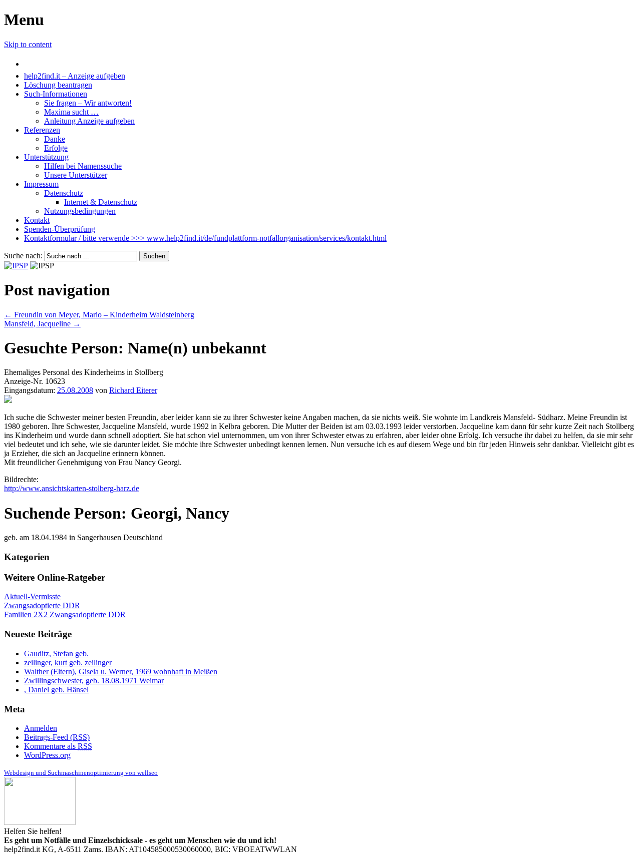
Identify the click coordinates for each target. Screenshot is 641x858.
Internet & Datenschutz (100, 202)
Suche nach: (23, 255)
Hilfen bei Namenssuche (83, 166)
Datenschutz (63, 193)
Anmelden (40, 728)
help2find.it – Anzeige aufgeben (74, 76)
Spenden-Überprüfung (59, 229)
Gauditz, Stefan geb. (56, 653)
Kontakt (37, 220)
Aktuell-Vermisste (32, 596)
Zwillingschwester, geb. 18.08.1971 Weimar (94, 680)
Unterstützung (46, 157)
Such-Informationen (55, 94)
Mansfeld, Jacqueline (42, 323)
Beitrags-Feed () (57, 737)
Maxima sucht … (71, 112)
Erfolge (56, 148)
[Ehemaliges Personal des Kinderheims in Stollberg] (8, 400)
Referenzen (42, 130)
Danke (54, 139)
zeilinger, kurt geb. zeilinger (68, 662)
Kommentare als (58, 746)
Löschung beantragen (58, 85)
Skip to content (28, 44)
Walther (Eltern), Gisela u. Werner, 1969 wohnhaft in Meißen (120, 671)
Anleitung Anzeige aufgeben (89, 121)
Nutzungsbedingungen (80, 211)
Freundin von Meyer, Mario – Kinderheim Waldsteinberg (99, 314)
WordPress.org (47, 755)
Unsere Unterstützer (75, 175)
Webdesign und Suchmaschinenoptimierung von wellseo (81, 772)
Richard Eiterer (133, 390)
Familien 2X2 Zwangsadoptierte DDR (65, 614)
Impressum (41, 184)
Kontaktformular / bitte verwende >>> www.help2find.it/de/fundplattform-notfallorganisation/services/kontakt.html (205, 238)
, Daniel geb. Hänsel (56, 689)
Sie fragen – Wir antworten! (88, 103)
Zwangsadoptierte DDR (42, 605)
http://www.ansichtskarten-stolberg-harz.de (71, 488)
